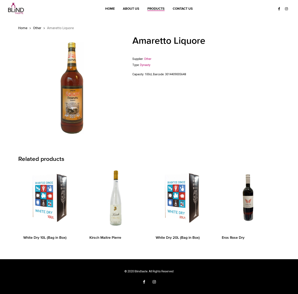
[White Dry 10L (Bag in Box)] (49, 198)
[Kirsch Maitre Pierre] (115, 198)
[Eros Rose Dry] (248, 198)
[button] (290, 2)
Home (22, 28)
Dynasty (145, 65)
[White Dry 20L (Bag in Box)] (182, 198)
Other (37, 28)
